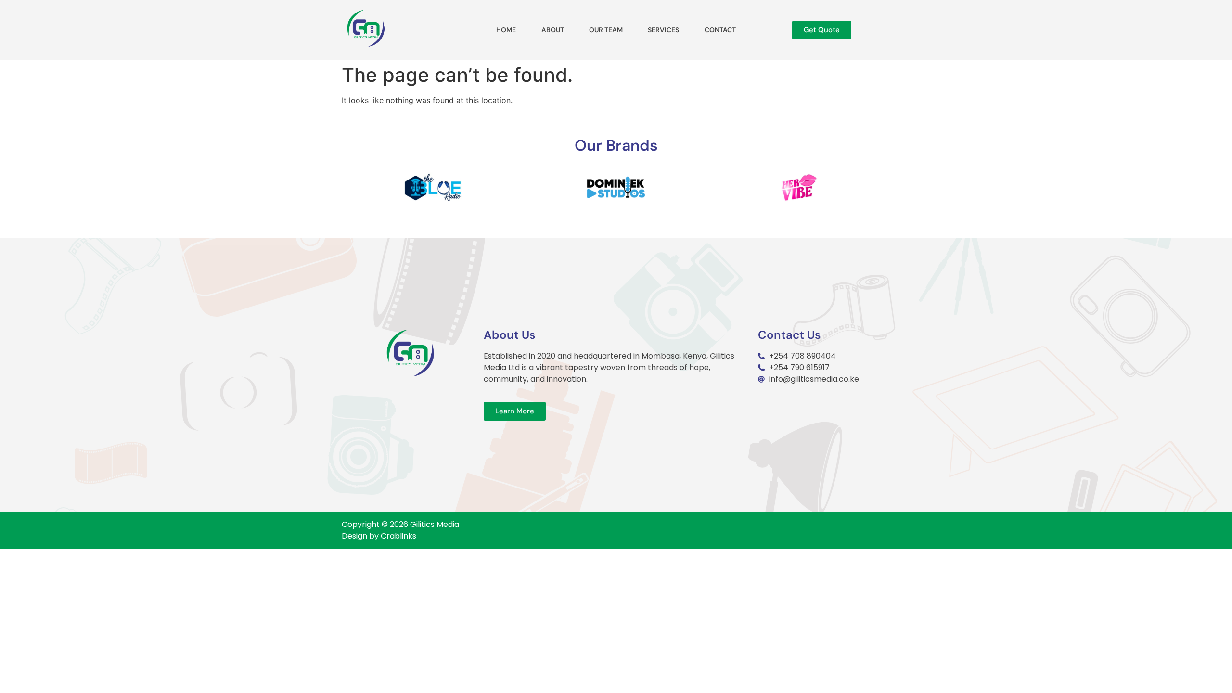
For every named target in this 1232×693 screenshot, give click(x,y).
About (552, 30)
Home (506, 30)
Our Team (606, 30)
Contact (720, 30)
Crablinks (398, 535)
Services (663, 30)
